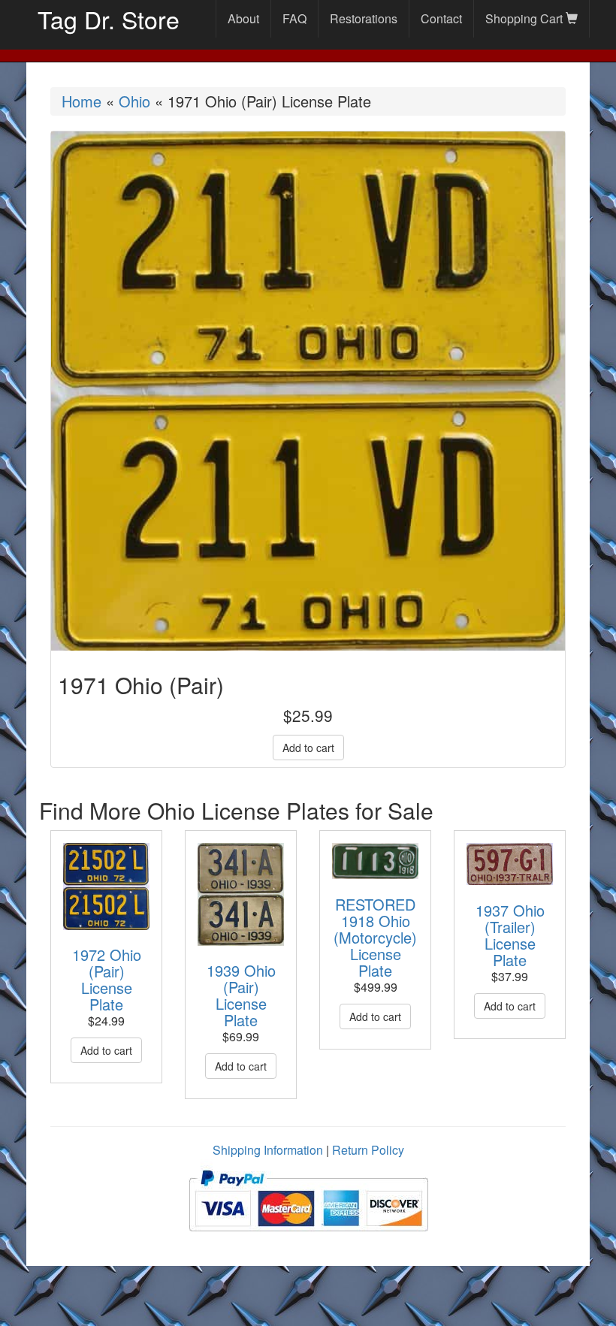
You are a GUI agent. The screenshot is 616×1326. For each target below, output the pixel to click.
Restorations (363, 18)
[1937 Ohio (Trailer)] (510, 864)
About (243, 18)
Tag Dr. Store (109, 19)
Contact (441, 18)
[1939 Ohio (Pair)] (241, 894)
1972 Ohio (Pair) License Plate (106, 979)
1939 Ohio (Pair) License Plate (241, 995)
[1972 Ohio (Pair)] (106, 886)
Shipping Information (268, 1149)
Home (81, 101)
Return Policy (368, 1149)
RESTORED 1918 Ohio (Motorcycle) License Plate (375, 937)
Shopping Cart (525, 18)
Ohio (134, 101)
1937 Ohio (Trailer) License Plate (510, 935)
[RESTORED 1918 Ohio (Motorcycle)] (375, 861)
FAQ (294, 18)
